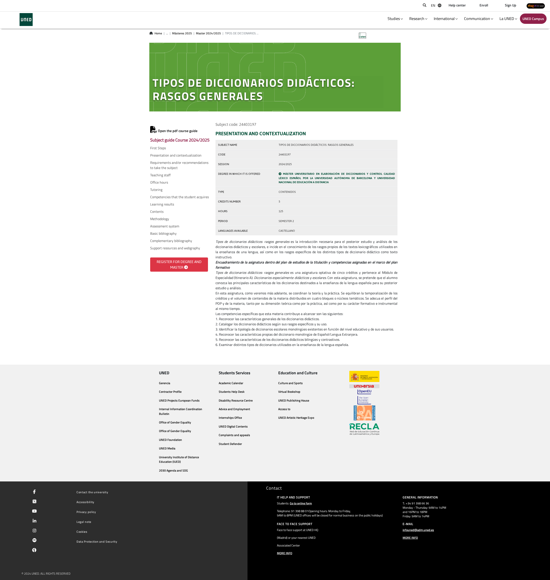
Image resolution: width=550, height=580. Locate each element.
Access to (284, 409)
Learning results (162, 204)
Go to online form (301, 503)
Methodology (159, 218)
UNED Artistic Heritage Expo (296, 417)
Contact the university (92, 492)
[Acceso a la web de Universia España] (364, 385)
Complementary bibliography (171, 240)
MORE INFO (284, 553)
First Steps (158, 148)
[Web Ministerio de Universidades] (364, 376)
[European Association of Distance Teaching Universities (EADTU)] (364, 412)
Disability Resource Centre (236, 400)
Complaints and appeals (234, 435)
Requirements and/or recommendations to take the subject (179, 165)
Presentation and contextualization (176, 155)
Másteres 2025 (182, 33)
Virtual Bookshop (289, 391)
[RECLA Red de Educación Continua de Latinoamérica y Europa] (364, 429)
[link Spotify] (33, 541)
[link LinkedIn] (34, 521)
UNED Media (167, 448)
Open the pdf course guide (177, 130)
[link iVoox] (33, 551)
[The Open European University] (364, 396)
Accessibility (85, 502)
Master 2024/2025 (208, 33)
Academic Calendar (231, 383)
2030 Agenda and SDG (173, 470)
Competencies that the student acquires (179, 196)
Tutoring (156, 189)
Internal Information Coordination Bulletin (180, 411)
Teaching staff (160, 175)
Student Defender (230, 443)
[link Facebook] (33, 492)
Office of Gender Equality (175, 422)
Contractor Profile (170, 391)
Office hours (159, 182)
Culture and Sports (290, 383)
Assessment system (164, 226)
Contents (156, 211)
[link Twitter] (34, 502)
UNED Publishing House (293, 400)
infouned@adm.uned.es (418, 530)
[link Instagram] (34, 531)
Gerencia (164, 383)
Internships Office (230, 417)
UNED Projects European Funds (179, 400)
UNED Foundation (170, 439)
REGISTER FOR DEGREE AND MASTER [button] (179, 264)
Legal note (83, 521)
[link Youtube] (33, 511)
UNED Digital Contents (233, 426)
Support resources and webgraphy (175, 248)
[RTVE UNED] (536, 6)
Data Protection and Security (96, 541)
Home (158, 33)
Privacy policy (86, 512)
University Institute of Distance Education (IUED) (179, 459)
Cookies (81, 531)
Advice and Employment (234, 409)
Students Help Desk (231, 391)
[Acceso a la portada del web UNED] (26, 19)
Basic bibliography (163, 233)
